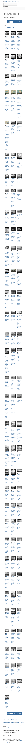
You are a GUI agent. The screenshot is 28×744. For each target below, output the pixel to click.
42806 (13, 315)
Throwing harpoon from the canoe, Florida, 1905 (19, 600)
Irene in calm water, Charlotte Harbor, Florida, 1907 (7, 565)
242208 (20, 232)
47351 (13, 380)
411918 (13, 250)
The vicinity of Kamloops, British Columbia (7, 319)
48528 (13, 475)
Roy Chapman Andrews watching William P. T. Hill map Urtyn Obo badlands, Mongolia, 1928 (13, 360)
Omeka (9, 727)
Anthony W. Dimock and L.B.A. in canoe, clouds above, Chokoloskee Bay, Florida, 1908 (13, 435)
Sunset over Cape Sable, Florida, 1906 (19, 637)
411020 (7, 273)
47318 (7, 667)
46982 (19, 490)
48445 (13, 428)
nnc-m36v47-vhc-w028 (7, 38)
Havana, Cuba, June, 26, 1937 (19, 182)
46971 (19, 560)
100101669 (7, 96)
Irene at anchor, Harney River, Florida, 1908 (18, 478)
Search (5, 6)
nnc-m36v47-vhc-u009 (13, 61)
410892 (7, 398)
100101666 (19, 96)
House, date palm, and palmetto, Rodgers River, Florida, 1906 (7, 582)
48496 (7, 560)
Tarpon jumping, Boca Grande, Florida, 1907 (6, 512)
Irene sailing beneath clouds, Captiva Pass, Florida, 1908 (12, 620)
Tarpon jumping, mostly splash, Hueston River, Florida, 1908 (19, 386)
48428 (7, 542)
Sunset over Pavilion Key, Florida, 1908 (18, 617)
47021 (13, 683)
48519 (19, 523)
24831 (7, 295)
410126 (20, 159)
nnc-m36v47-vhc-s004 (19, 62)
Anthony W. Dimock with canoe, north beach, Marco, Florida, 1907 (13, 529)
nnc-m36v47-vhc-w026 (19, 37)
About (8, 719)
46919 (19, 595)
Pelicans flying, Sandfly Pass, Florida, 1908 (19, 688)
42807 (7, 315)
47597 (13, 651)
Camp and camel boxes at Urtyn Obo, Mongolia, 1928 (13, 341)
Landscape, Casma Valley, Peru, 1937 (19, 82)
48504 (19, 473)
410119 (7, 178)
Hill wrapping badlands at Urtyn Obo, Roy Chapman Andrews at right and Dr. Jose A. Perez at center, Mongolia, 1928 (7, 364)
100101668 (13, 96)
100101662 (7, 126)
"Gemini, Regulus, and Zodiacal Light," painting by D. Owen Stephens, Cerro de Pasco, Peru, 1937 (7, 433)
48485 (7, 652)
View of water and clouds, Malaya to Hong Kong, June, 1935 (7, 44)
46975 (7, 595)
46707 (7, 157)
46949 (7, 507)
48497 (13, 542)
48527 (7, 475)
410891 (13, 399)
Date (13, 27)
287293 (7, 193)
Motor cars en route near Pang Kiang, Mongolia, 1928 (7, 385)
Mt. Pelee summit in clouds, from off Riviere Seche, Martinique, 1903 (19, 301)
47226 (13, 667)
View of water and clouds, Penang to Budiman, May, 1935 (13, 67)
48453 (19, 507)
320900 (13, 193)
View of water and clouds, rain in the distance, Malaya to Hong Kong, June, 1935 (19, 45)
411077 (13, 336)
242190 (13, 232)
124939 (20, 214)
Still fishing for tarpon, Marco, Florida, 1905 (7, 616)
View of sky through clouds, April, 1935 (7, 84)
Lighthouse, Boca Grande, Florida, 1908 (7, 479)
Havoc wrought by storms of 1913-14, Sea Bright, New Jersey (13, 237)
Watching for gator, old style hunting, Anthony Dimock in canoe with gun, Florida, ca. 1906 (7, 164)
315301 (7, 425)
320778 (7, 234)
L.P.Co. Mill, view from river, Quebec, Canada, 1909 (7, 219)
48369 (13, 597)
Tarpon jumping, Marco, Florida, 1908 (12, 671)
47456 (7, 699)
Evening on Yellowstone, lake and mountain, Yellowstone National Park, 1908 (13, 220)
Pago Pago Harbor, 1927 (19, 402)
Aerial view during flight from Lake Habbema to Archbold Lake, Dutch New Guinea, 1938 (13, 200)
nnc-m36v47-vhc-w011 (7, 61)
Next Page (19, 21)
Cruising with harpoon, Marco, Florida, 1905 (13, 581)
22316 (13, 125)
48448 (13, 614)
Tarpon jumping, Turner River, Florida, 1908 (12, 385)
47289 (7, 683)
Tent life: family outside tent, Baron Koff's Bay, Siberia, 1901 (13, 130)
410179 (7, 214)
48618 (7, 576)
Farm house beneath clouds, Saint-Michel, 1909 (12, 162)
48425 (19, 542)
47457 (19, 683)
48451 (13, 490)
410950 (20, 352)
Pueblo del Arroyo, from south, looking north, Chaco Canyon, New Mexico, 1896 (19, 258)
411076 (20, 336)
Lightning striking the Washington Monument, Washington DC (7, 239)
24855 (19, 273)
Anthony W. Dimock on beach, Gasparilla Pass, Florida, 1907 (13, 547)
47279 (19, 667)
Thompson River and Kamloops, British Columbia (13, 319)
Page (8, 22)
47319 (19, 651)
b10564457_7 (14, 274)
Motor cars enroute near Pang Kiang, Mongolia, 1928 (19, 357)
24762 (19, 295)
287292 (20, 178)
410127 (13, 157)
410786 (7, 336)
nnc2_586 (19, 78)
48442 (13, 451)
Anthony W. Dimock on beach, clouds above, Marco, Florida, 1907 (7, 548)
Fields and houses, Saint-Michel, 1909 (13, 182)
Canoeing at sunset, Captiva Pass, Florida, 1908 (7, 528)
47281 (19, 380)
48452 (13, 633)
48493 (13, 560)
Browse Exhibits (16, 721)
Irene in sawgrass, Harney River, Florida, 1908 (13, 512)
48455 (7, 490)
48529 (19, 451)
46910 (7, 612)
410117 (13, 178)
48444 (19, 428)
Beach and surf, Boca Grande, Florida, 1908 (19, 455)
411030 (7, 355)
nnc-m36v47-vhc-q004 (7, 80)
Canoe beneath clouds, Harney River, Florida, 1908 (12, 638)
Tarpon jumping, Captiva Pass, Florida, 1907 (19, 565)
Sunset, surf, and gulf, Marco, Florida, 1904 (19, 581)
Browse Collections (7, 721)
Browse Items (14, 719)
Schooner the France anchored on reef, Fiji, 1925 (13, 82)
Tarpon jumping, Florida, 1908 (19, 671)
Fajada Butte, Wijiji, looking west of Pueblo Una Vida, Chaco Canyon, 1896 (13, 258)
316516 (13, 214)
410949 (7, 380)
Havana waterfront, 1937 (7, 196)
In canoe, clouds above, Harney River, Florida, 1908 (13, 495)
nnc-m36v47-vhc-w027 (13, 38)
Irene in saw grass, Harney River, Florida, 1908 (7, 495)
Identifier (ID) (9, 27)
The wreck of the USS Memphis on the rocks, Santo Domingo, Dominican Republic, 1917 (19, 322)
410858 (20, 399)
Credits (17, 722)
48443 (7, 451)
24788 (13, 295)
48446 (7, 523)
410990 (13, 352)
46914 (13, 576)
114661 (13, 77)
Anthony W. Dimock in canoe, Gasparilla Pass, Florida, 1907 (19, 547)
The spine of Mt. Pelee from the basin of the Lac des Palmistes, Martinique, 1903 (7, 302)
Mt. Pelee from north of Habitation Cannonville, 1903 (13, 300)
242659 (20, 124)
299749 (7, 250)
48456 (13, 507)
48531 (19, 576)
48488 (19, 633)
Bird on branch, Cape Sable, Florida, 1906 (12, 657)
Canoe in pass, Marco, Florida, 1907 (19, 527)
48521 (13, 523)
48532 (19, 612)
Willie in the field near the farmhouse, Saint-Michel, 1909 (19, 165)
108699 (20, 193)
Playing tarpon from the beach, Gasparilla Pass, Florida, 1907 (19, 495)
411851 (20, 250)
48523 (7, 633)
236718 (20, 315)
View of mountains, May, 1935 (19, 66)
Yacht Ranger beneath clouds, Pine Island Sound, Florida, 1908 (7, 639)
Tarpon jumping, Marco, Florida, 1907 (12, 687)
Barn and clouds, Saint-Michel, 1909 (7, 182)
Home (4, 719)
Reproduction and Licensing (9, 722)
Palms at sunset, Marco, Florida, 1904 (12, 601)
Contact (22, 722)
